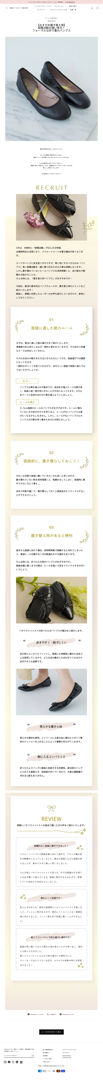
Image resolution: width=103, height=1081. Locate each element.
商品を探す (73, 6)
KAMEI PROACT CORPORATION (66, 1056)
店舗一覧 (73, 10)
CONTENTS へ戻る (53, 1032)
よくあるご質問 (47, 1059)
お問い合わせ (46, 1061)
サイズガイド (66, 1052)
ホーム (47, 18)
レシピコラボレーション (43, 6)
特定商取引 (46, 1052)
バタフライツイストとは (58, 10)
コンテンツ (41, 10)
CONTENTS (53, 18)
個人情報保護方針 (48, 1049)
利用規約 (45, 1055)
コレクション (59, 6)
